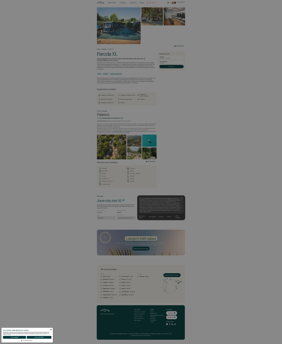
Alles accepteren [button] (39, 337)
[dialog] (27, 335)
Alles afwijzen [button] (14, 337)
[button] (27, 340)
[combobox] (51, 329)
